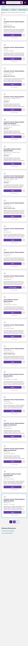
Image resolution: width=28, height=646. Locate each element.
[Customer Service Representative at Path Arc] (14, 234)
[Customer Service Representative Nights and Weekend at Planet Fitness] (14, 455)
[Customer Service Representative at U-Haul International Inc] (14, 78)
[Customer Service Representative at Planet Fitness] (14, 405)
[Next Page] (17, 521)
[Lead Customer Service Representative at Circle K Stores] (14, 306)
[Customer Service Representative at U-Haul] (14, 28)
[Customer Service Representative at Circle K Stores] (14, 331)
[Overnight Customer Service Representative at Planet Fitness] (14, 480)
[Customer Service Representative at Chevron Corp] (14, 210)
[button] (13, 35)
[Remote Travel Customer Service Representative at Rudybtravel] (14, 381)
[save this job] (23, 35)
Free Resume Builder (7, 533)
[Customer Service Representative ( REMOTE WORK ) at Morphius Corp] (14, 505)
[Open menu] (25, 2)
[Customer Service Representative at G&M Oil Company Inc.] (14, 282)
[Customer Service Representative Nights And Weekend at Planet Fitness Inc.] (14, 430)
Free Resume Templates (8, 530)
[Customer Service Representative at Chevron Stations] (14, 355)
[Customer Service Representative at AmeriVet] (14, 53)
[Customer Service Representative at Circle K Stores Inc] (14, 258)
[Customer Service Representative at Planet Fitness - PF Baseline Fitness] (14, 103)
